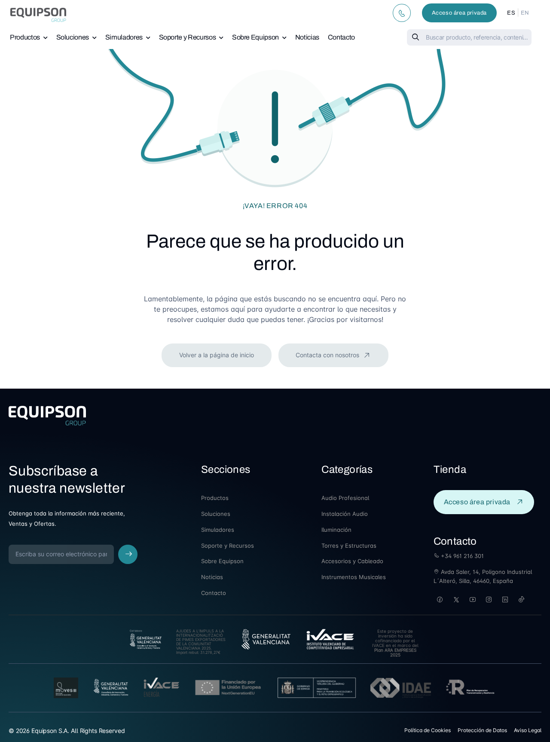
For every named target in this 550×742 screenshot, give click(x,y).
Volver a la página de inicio (216, 355)
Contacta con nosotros (328, 355)
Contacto (341, 37)
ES (511, 13)
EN (525, 13)
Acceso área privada (459, 13)
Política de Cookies (427, 730)
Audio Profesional (345, 497)
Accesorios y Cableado (352, 561)
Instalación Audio (344, 513)
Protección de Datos (482, 730)
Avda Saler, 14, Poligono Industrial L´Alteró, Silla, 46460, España (483, 576)
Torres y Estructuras (348, 545)
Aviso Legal (527, 730)
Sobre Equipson (255, 37)
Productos (25, 37)
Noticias (307, 37)
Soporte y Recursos (187, 37)
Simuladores (124, 37)
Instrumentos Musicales (353, 576)
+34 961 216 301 (461, 555)
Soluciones (72, 37)
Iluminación (336, 529)
